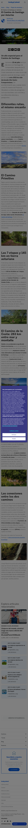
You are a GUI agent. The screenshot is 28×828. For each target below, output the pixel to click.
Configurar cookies (13, 430)
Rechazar (14, 434)
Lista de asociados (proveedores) (9, 426)
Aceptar (14, 438)
